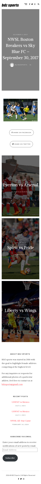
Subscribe (10, 458)
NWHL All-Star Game (20, 420)
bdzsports (22, 65)
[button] (20, 110)
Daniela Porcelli (22, 192)
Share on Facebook (22, 132)
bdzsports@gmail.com (12, 384)
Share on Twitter (22, 144)
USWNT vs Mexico (20, 402)
